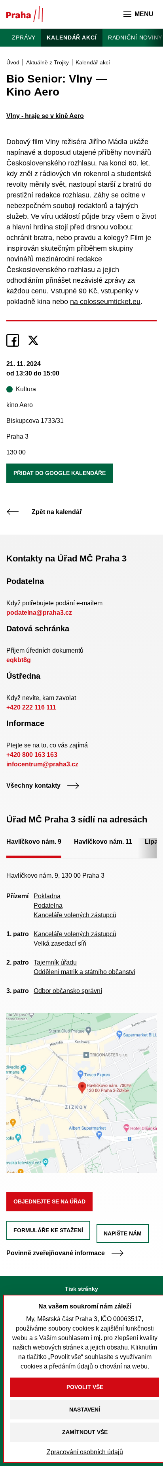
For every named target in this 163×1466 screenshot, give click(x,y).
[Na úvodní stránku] (24, 14)
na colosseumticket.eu (105, 302)
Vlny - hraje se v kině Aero (45, 116)
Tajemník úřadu (55, 962)
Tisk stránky (81, 1289)
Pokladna (47, 896)
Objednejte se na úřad (49, 1201)
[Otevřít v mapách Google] (81, 1092)
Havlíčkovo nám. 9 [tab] (33, 841)
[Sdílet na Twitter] (33, 340)
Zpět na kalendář (57, 512)
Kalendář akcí (72, 37)
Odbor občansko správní (68, 990)
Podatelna (48, 905)
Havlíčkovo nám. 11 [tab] (103, 841)
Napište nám (123, 1233)
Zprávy (24, 37)
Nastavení (84, 1409)
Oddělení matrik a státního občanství (84, 972)
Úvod (12, 62)
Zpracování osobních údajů (85, 1452)
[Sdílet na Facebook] (12, 340)
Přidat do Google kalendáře (59, 473)
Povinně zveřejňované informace (55, 1253)
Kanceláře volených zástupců (75, 915)
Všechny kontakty (33, 785)
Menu (144, 14)
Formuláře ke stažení (48, 1230)
